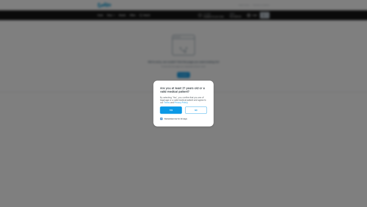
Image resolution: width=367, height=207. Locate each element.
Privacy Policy (181, 102)
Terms (167, 102)
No (196, 110)
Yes (171, 110)
